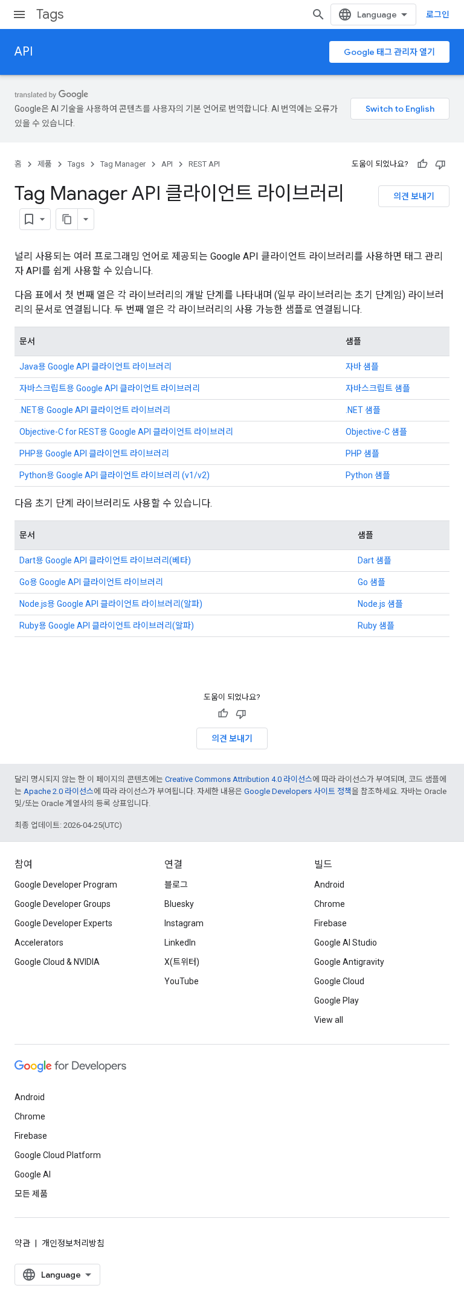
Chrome (329, 904)
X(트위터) (181, 962)
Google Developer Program (65, 884)
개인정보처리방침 (73, 1243)
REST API (204, 163)
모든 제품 (31, 1194)
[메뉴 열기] (19, 14)
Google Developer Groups (62, 904)
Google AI (32, 1174)
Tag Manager (123, 163)
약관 (22, 1243)
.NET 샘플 (363, 410)
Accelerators (38, 942)
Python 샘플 (368, 475)
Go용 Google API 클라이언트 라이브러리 (91, 582)
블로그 (176, 884)
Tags (49, 14)
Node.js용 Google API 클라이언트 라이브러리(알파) (110, 604)
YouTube (181, 981)
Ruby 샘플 (376, 625)
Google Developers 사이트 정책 (298, 791)
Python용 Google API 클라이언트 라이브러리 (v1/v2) (114, 475)
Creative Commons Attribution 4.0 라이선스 (238, 779)
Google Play (336, 1000)
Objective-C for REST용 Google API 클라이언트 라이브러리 (126, 432)
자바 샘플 (362, 366)
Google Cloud (339, 981)
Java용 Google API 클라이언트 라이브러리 (95, 366)
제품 (44, 163)
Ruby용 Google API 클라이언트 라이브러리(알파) (106, 625)
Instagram (184, 923)
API (23, 51)
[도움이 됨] (422, 164)
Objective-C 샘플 (376, 432)
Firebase (330, 923)
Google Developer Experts (63, 923)
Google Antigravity (349, 962)
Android (329, 884)
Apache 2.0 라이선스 (59, 791)
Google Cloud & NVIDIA (57, 962)
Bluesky (179, 904)
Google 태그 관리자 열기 (389, 51)
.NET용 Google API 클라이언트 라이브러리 (94, 410)
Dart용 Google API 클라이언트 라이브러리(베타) (105, 560)
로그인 (438, 14)
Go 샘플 (371, 582)
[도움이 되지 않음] (440, 164)
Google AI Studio (345, 942)
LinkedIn (180, 942)
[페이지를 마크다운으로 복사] (67, 219)
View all (328, 1020)
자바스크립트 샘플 (378, 388)
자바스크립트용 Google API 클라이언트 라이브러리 (109, 388)
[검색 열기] (318, 14)
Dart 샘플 (375, 560)
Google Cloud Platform (57, 1155)
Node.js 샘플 (380, 604)
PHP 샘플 (362, 453)
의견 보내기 (413, 196)
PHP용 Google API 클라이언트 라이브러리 (94, 453)
